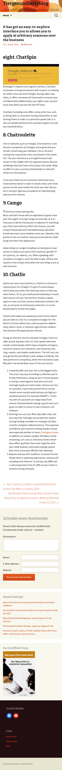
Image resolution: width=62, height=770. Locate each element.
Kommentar (9, 536)
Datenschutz (11, 741)
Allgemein (27, 44)
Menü (6, 15)
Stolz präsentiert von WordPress (18, 763)
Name (7, 557)
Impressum (11, 736)
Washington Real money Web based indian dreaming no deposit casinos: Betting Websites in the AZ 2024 (31, 497)
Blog (8, 746)
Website (7, 570)
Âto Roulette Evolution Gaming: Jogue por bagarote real (28, 626)
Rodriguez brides (50, 432)
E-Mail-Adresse (11, 563)
